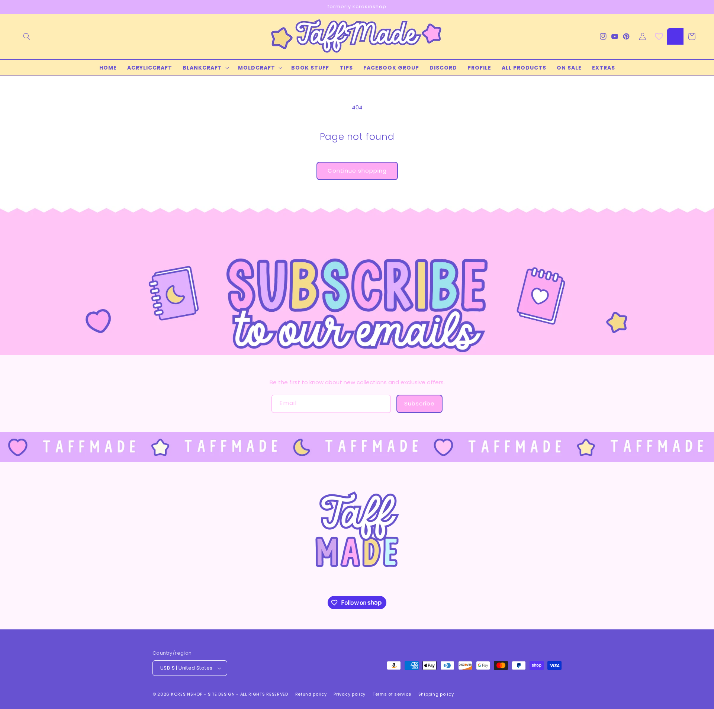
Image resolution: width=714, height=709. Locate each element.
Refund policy (311, 694)
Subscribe (419, 403)
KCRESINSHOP (187, 694)
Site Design (221, 694)
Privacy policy (350, 694)
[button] (27, 36)
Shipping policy (436, 694)
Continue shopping (357, 170)
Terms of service (392, 694)
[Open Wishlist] (659, 36)
